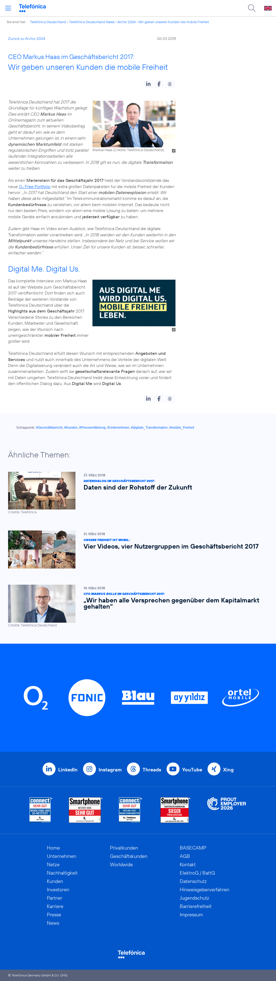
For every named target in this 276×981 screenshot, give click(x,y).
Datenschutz (193, 881)
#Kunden (71, 427)
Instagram (110, 770)
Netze (53, 864)
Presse (54, 914)
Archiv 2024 (127, 22)
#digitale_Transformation (149, 427)
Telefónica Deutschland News (92, 22)
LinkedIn (68, 770)
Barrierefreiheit (196, 906)
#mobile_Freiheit (181, 427)
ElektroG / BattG (197, 873)
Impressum (191, 914)
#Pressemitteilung (92, 427)
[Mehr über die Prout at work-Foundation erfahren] (227, 810)
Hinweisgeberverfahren (204, 889)
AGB (185, 856)
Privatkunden (124, 848)
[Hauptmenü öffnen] (8, 8)
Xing (228, 770)
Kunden (55, 881)
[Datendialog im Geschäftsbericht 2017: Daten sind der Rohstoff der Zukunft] (135, 493)
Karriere (55, 906)
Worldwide (121, 864)
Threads (152, 770)
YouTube (192, 770)
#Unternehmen (118, 427)
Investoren (58, 889)
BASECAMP (193, 848)
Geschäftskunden (128, 856)
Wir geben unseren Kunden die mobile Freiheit (174, 22)
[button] (148, 84)
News (53, 923)
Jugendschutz (194, 898)
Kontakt (188, 864)
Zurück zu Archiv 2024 (26, 38)
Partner (54, 898)
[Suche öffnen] (252, 8)
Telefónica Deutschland (48, 22)
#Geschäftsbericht (49, 427)
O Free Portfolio (34, 186)
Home (53, 848)
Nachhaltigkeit (62, 873)
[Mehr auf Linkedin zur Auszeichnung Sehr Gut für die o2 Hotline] (130, 810)
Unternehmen (61, 856)
